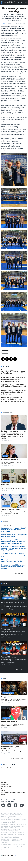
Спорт (4, 23)
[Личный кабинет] (18, 2)
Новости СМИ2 (6, 768)
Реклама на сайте (6, 786)
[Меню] (26, 2)
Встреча (5, 352)
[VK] (9, 806)
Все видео (19, 669)
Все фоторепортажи (16, 758)
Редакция (4, 782)
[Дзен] (15, 806)
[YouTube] (22, 806)
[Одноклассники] (11, 359)
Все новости (19, 573)
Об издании (4, 784)
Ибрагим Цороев (20, 23)
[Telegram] (3, 359)
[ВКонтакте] (7, 359)
